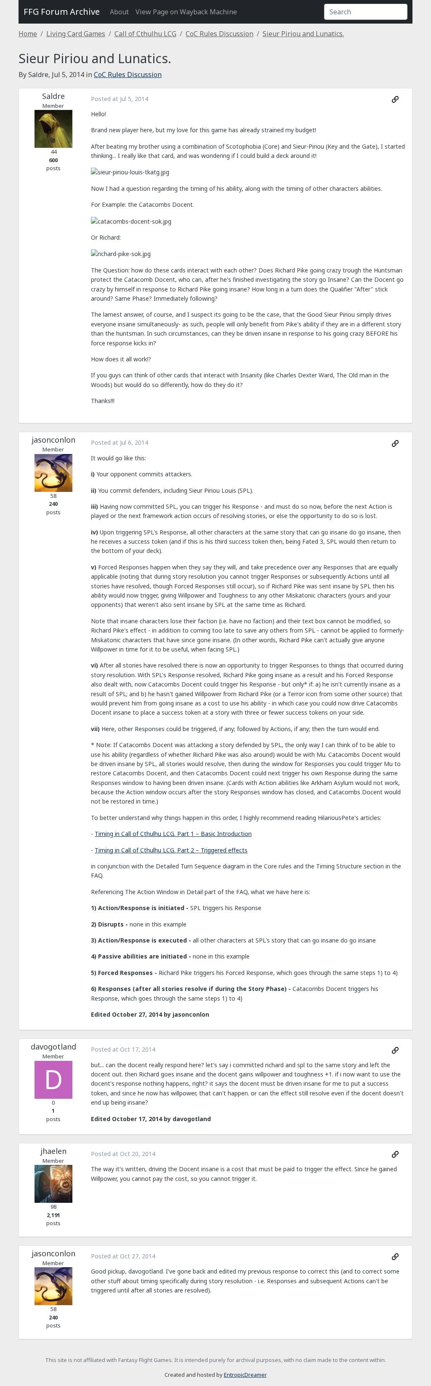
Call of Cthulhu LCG (145, 33)
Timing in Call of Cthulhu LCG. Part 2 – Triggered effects (171, 850)
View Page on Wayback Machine (186, 11)
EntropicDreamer (245, 1374)
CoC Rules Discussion (219, 33)
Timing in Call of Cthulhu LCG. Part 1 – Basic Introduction (173, 834)
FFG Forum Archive (62, 11)
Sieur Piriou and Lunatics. (303, 33)
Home (28, 33)
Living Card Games (75, 33)
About (119, 11)
